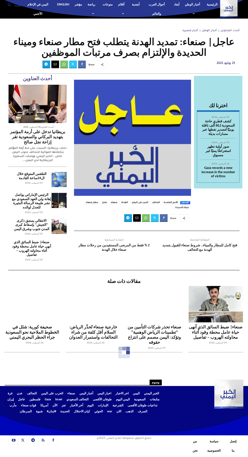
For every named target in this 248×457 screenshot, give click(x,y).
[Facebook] (82, 64)
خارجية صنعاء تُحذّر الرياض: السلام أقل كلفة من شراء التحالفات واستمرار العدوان (93, 332)
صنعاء (114, 202)
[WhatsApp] (64, 64)
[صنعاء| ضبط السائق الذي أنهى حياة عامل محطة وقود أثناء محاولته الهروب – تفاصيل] (59, 247)
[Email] (55, 64)
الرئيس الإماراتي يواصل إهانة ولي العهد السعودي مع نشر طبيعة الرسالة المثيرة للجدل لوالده (31, 201)
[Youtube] (13, 440)
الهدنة (124, 202)
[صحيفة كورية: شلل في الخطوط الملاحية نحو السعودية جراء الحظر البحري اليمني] (32, 304)
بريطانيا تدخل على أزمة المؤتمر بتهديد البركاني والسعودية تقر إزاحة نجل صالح (37, 137)
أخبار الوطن (209, 30)
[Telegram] (46, 64)
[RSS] (43, 440)
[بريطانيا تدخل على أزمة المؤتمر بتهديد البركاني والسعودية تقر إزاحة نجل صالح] (38, 104)
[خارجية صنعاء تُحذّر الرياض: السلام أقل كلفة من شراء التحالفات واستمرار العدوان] (93, 304)
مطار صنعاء (92, 202)
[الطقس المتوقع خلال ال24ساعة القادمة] (59, 179)
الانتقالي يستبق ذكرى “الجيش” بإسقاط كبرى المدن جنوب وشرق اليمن (31, 225)
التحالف (156, 202)
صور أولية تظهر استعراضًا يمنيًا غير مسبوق (218, 151)
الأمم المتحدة (171, 202)
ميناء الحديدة (182, 207)
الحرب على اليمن (140, 202)
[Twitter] (73, 64)
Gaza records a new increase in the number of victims (218, 172)
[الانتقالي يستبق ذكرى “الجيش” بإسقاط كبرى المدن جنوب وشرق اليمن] (59, 226)
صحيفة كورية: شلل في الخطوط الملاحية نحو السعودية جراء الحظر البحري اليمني (32, 332)
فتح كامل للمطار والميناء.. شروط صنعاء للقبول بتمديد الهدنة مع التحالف (199, 248)
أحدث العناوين (230, 30)
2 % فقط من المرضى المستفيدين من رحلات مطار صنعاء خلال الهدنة (114, 248)
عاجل (104, 202)
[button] (13, 5)
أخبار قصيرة (190, 30)
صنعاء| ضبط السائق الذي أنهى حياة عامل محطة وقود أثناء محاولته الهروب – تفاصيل (216, 332)
